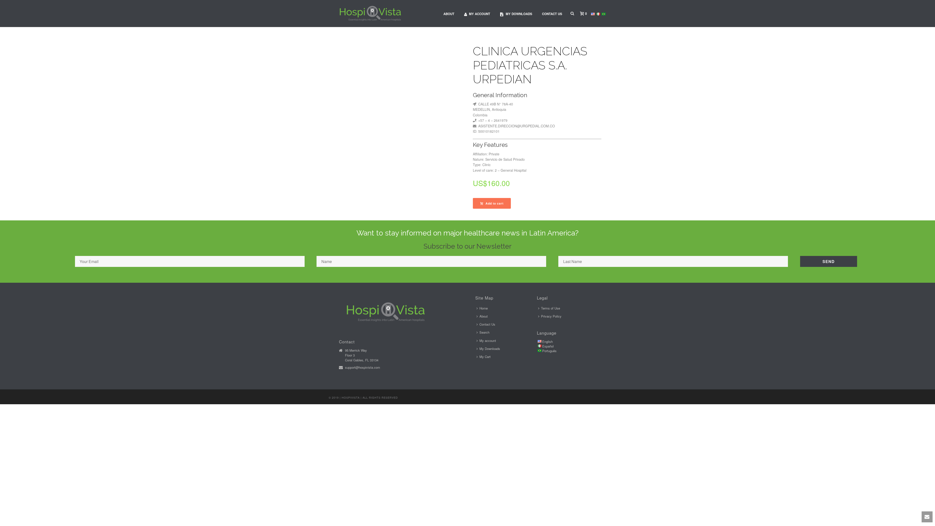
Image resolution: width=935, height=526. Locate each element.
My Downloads (489, 348)
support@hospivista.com (362, 367)
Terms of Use (550, 308)
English (547, 341)
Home (483, 308)
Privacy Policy (551, 316)
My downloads (519, 13)
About (448, 13)
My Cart (485, 356)
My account (479, 13)
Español (548, 346)
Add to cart (495, 203)
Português (549, 350)
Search (484, 332)
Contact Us (552, 13)
